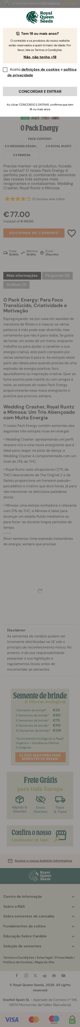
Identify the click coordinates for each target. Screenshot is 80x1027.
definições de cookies (40, 69)
